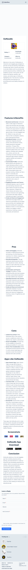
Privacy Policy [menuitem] (5, 564)
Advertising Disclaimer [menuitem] (7, 568)
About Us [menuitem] (4, 562)
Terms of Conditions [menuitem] (6, 566)
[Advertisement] (14, 19)
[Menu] (25, 2)
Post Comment (6, 528)
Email (4, 502)
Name (4, 498)
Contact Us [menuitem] (10, 562)
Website (4, 507)
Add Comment (6, 511)
